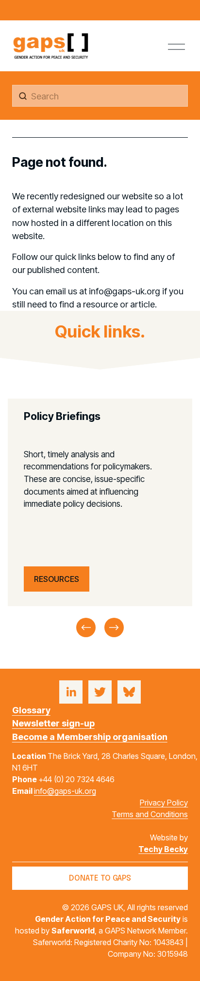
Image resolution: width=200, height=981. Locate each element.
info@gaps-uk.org (65, 791)
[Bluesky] (129, 692)
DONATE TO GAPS (100, 878)
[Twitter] (100, 692)
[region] (100, 519)
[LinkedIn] (71, 692)
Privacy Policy (164, 802)
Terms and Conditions (150, 814)
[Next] (114, 627)
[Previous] (86, 627)
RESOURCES (56, 579)
